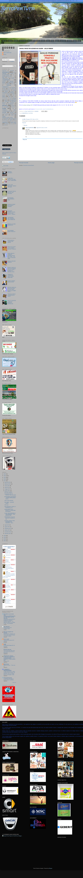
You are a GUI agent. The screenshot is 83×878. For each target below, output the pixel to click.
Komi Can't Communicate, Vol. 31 (8, 600)
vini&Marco (7, 123)
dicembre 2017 (8, 533)
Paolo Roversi (6, 569)
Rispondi (24, 122)
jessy (13, 93)
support (11, 119)
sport (3, 118)
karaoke (3, 95)
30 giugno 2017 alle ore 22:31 (32, 119)
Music (52, 40)
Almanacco (10, 40)
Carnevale (9, 77)
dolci (8, 83)
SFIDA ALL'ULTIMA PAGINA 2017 (11, 225)
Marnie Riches (6, 577)
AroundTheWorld (5, 74)
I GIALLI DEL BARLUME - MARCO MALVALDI (12, 185)
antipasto (4, 73)
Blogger (50, 868)
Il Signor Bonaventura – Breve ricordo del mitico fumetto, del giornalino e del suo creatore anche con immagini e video (9, 673)
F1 (15, 83)
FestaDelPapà (13, 87)
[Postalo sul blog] (43, 111)
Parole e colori (6, 661)
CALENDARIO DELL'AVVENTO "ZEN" (11, 199)
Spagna (3, 116)
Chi (34, 40)
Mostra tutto (14, 682)
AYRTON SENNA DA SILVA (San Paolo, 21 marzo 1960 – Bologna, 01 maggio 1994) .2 (12, 289)
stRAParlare (6, 119)
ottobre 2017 (7, 530)
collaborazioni (5, 78)
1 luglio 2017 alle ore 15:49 (41, 127)
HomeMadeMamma (49, 109)
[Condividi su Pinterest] (46, 111)
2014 (5, 475)
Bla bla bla (30, 40)
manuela (13, 97)
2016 (5, 479)
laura (14, 95)
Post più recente (23, 162)
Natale (14, 98)
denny (3, 82)
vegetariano (5, 122)
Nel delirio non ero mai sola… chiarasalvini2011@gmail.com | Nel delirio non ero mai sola (9, 616)
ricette (4, 108)
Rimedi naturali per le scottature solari (8, 628)
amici (14, 72)
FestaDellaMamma (5, 87)
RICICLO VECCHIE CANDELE (11, 262)
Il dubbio (7, 594)
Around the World (23, 40)
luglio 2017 (7, 524)
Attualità (15, 40)
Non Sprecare (7, 626)
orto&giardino (7, 101)
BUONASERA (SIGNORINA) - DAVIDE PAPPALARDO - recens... (10, 497)
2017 (5, 480)
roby (13, 108)
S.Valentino (4, 109)
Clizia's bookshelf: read (9, 547)
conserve (12, 78)
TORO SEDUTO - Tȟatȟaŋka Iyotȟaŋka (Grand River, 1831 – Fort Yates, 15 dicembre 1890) (11, 256)
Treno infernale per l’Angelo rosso (8, 550)
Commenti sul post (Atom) (28, 165)
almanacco (5, 72)
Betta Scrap (6, 664)
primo (7, 106)
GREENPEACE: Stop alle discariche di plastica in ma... (9, 518)
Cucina (38, 40)
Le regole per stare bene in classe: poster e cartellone (9, 679)
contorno (4, 81)
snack (6, 114)
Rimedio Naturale (7, 649)
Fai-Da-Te (43, 40)
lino (14, 96)
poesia (12, 105)
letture (31, 113)
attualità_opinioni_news (7, 76)
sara (14, 111)
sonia (12, 114)
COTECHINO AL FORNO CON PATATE (11, 241)
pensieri (4, 105)
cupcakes (11, 81)
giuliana (6, 91)
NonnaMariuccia (13, 100)
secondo (4, 112)
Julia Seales (8, 562)
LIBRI (5, 644)
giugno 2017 (7, 490)
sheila (11, 113)
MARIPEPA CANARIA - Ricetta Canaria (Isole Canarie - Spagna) (11, 213)
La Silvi (24, 119)
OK (76, 0)
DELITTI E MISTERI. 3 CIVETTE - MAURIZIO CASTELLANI (12, 302)
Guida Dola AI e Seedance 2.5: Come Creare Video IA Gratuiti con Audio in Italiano (9, 634)
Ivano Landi (6, 639)
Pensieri (57, 40)
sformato (12, 112)
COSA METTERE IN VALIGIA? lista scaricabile (12, 192)
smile (15, 113)
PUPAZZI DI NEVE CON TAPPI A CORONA (11, 205)
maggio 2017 (7, 489)
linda (10, 96)
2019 (5, 537)
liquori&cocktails (4, 97)
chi (13, 77)
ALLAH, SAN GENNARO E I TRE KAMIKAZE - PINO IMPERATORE (10, 514)
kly (29, 113)
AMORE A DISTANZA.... (10, 172)
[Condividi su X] (44, 111)
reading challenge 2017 (28, 105)
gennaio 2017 (8, 482)
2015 (5, 477)
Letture (48, 40)
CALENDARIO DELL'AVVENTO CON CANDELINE (11, 218)
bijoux (3, 77)
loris (9, 97)
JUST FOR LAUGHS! (8, 500)
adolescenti (4, 70)
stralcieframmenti (13, 118)
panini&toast (12, 102)
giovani (14, 90)
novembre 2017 (8, 531)
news (5, 100)
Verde (79, 40)
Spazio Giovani (62, 40)
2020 (5, 539)
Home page (4, 40)
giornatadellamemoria (6, 90)
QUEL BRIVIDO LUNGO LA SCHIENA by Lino (10, 507)
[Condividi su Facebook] (45, 111)
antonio (11, 73)
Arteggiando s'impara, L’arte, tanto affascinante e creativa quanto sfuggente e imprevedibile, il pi (9, 658)
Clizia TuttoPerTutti (30, 127)
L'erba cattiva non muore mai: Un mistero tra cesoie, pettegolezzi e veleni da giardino (9, 574)
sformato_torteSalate (5, 113)
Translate (12, 61)
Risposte (25, 125)
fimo (4, 88)
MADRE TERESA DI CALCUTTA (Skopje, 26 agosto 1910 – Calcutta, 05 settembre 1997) (12, 269)
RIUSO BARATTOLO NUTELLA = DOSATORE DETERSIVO (9, 510)
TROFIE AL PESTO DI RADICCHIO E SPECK (11, 295)
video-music (13, 122)
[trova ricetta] (5, 165)
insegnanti (3, 93)
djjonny (3, 83)
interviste (8, 93)
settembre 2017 (8, 528)
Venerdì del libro (39, 109)
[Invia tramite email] (41, 111)
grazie (12, 91)
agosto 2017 (7, 526)
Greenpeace (4, 92)
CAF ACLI (6, 504)
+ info (73, 0)
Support (74, 40)
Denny (5, 54)
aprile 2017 (7, 487)
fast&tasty (9, 85)
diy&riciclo (10, 82)
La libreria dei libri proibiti (7, 580)
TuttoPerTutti (17, 8)
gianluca (12, 88)
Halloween (12, 92)
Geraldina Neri (8, 587)
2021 (5, 540)
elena (13, 83)
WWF (15, 123)
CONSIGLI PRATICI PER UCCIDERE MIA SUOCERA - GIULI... (9, 521)
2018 (5, 535)
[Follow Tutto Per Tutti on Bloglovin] (7, 162)
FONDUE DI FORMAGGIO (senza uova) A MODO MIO (11, 276)
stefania (7, 118)
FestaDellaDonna (5, 86)
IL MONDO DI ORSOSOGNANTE (7, 670)
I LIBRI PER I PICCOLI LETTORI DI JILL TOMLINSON (12, 179)
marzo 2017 (7, 485)
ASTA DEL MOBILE (8, 492)
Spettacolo (69, 40)
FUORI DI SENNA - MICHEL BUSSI (11, 281)
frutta (9, 88)
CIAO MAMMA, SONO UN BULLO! (11, 231)
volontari (11, 123)
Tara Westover (8, 557)
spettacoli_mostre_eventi (7, 117)
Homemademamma (8, 677)
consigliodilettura (24, 113)
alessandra (12, 70)
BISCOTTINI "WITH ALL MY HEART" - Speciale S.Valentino (12, 247)
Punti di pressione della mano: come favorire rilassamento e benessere (9, 651)
